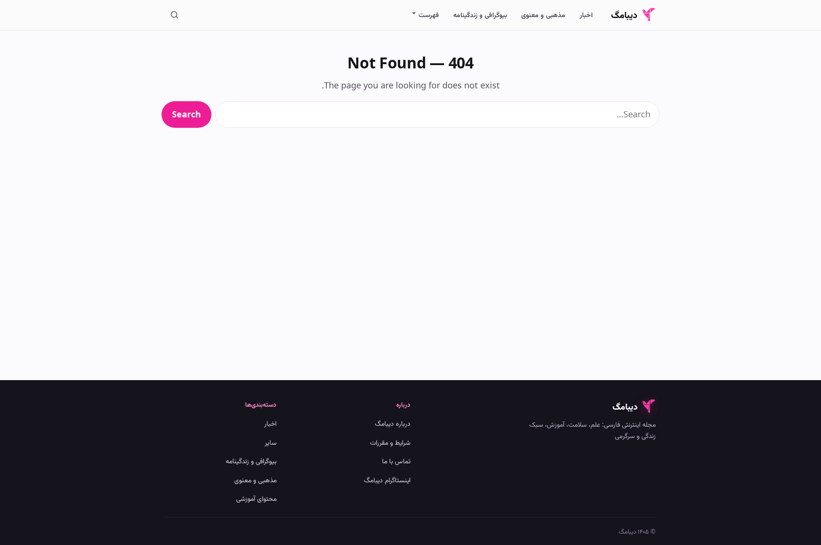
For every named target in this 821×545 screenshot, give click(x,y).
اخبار (586, 14)
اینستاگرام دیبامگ (387, 479)
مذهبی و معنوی (543, 14)
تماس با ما (396, 460)
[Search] (174, 15)
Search (186, 114)
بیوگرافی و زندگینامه (480, 14)
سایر (271, 442)
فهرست (429, 14)
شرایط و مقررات (390, 442)
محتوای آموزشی (256, 498)
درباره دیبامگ (392, 423)
